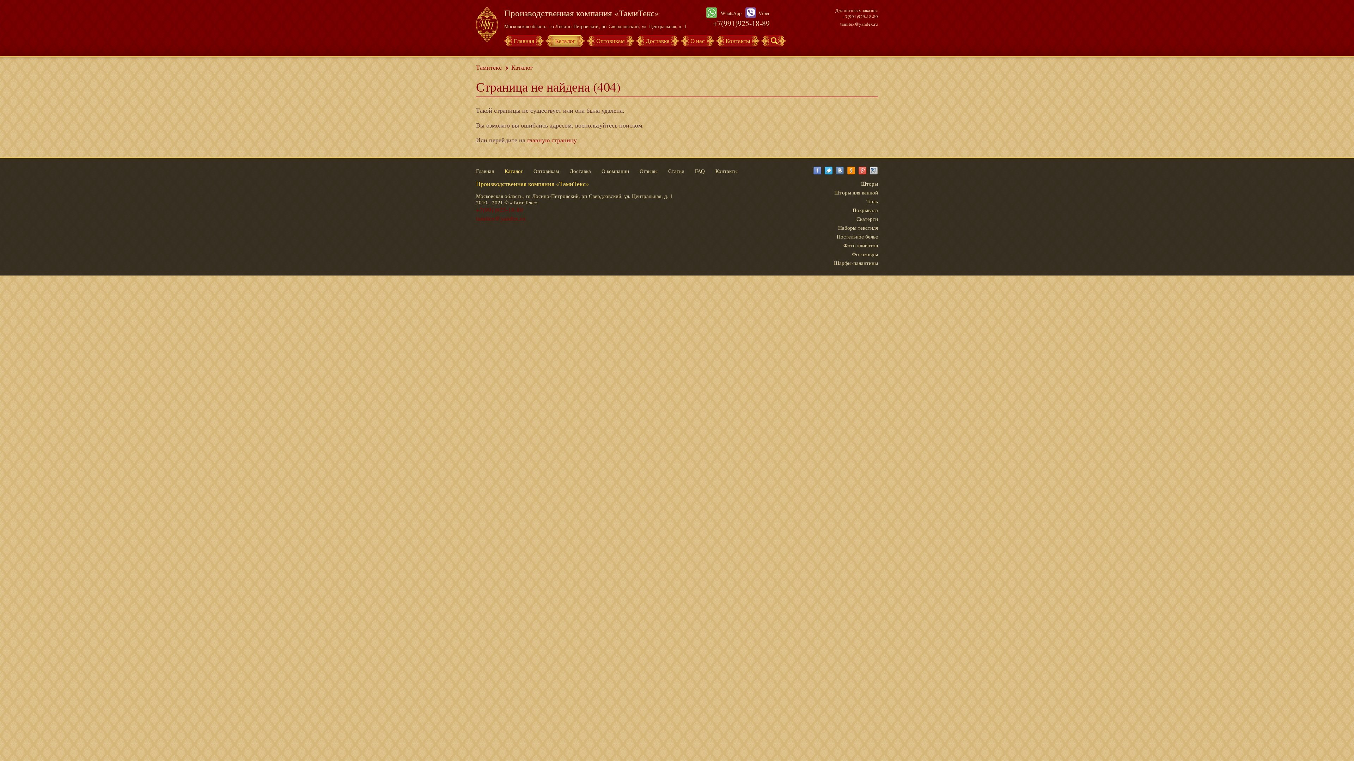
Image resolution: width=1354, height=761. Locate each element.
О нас (697, 41)
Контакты (738, 41)
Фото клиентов (860, 245)
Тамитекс (489, 67)
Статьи (676, 170)
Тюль (872, 201)
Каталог (565, 41)
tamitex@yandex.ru (859, 24)
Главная (524, 41)
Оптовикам (610, 41)
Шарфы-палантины (856, 262)
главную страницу (552, 140)
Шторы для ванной (856, 192)
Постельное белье (857, 236)
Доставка (658, 41)
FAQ (700, 170)
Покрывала (865, 210)
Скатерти (867, 218)
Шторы (869, 183)
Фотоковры (865, 254)
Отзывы (649, 170)
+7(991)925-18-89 (741, 23)
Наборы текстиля (858, 227)
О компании (615, 170)
